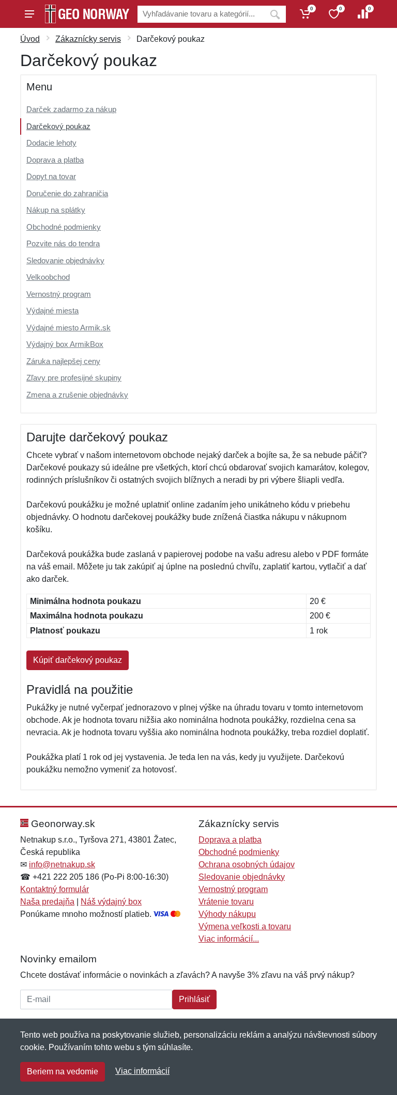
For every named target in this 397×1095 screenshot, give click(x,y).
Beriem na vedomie (62, 1071)
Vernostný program (58, 294)
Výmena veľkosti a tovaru (244, 926)
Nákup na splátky (55, 209)
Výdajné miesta (52, 310)
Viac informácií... (228, 938)
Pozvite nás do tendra (63, 243)
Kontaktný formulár (54, 889)
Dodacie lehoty (51, 142)
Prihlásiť (194, 999)
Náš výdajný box (111, 901)
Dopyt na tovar (51, 176)
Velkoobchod (48, 277)
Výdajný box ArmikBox (64, 344)
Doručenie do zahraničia (67, 193)
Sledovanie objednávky (65, 260)
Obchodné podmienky (63, 227)
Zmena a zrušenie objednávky (77, 394)
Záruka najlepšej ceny (63, 361)
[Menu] (29, 14)
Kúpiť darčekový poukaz (77, 660)
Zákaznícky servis (88, 39)
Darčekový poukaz (58, 126)
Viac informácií (142, 1071)
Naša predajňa (47, 901)
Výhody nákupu (227, 914)
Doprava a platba (55, 159)
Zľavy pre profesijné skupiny (73, 377)
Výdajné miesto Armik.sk (68, 327)
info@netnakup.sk (62, 864)
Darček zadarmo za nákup (71, 109)
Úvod (30, 39)
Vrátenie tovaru (226, 901)
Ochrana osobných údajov (246, 864)
